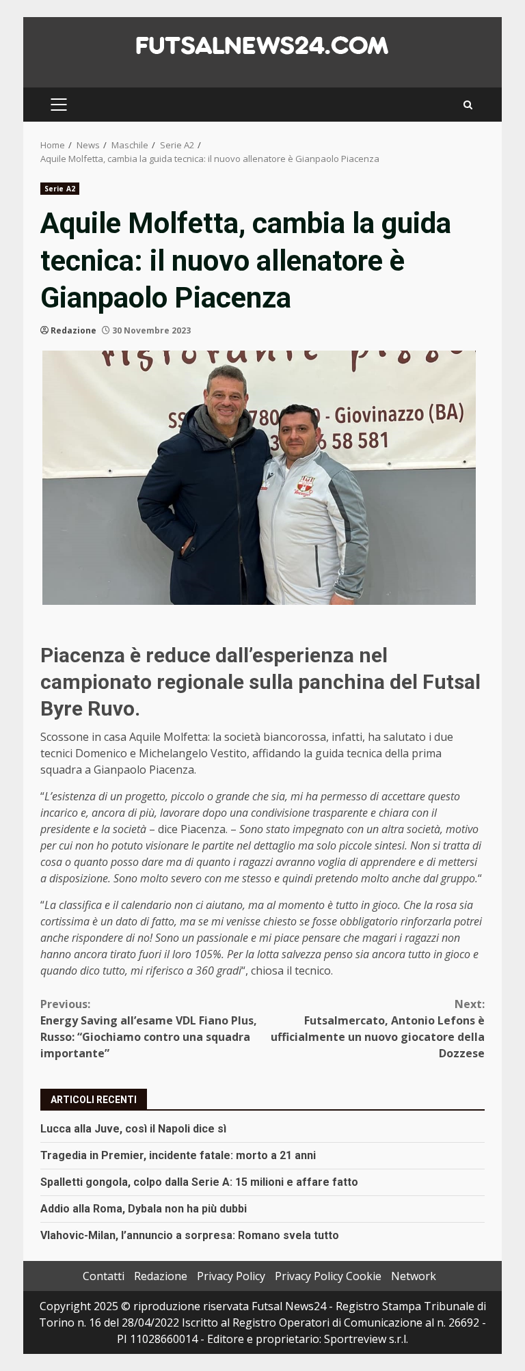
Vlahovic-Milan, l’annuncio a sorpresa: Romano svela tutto (189, 1235)
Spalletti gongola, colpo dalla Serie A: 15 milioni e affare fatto (199, 1182)
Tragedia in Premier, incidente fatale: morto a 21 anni (178, 1155)
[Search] (467, 105)
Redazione (73, 330)
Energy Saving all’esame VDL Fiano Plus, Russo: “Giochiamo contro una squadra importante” (148, 1028)
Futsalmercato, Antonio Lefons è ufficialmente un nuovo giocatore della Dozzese (378, 1028)
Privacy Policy (231, 1276)
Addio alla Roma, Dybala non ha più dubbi (143, 1208)
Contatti (103, 1276)
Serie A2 (59, 188)
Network (413, 1276)
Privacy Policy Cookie (328, 1276)
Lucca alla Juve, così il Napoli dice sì (133, 1128)
